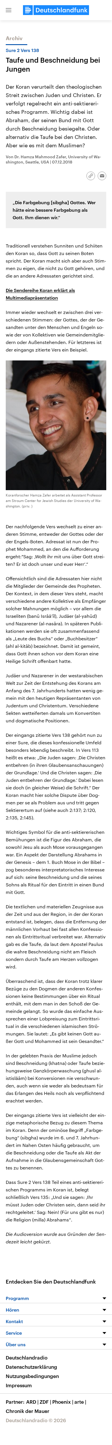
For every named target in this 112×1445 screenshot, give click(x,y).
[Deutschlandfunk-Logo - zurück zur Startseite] (56, 10)
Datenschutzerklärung (31, 1367)
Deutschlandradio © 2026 (36, 1420)
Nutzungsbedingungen (32, 1376)
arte (80, 1402)
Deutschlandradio (26, 1357)
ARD (32, 1402)
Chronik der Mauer (27, 1411)
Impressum (19, 1385)
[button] (8, 10)
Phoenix (62, 1402)
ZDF (45, 1402)
